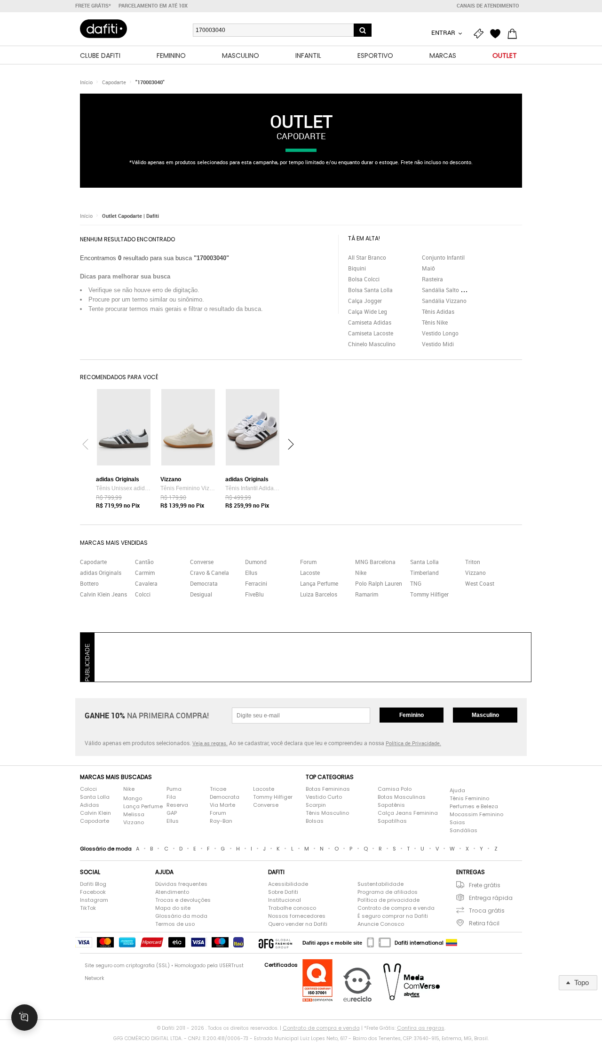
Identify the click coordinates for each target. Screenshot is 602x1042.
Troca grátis (487, 911)
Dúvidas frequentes (181, 884)
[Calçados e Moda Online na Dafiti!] (103, 28)
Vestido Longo (440, 333)
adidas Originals (100, 572)
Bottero (89, 583)
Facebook (93, 892)
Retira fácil (484, 923)
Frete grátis (484, 885)
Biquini (357, 268)
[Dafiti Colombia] (451, 943)
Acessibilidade (288, 884)
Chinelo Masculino (372, 344)
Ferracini (256, 583)
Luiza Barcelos (318, 594)
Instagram (94, 900)
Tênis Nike (435, 322)
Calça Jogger (365, 300)
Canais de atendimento (488, 5)
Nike (360, 572)
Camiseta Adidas (369, 322)
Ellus (251, 572)
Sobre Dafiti (283, 892)
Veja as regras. (210, 743)
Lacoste (310, 572)
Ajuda (457, 790)
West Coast (479, 583)
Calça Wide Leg (367, 311)
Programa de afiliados (387, 892)
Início (86, 82)
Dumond (256, 561)
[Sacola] (514, 33)
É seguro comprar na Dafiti (392, 916)
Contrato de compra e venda (396, 908)
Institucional (284, 900)
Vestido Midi (438, 344)
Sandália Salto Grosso (450, 290)
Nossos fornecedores (296, 916)
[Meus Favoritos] (497, 33)
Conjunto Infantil (443, 257)
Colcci (142, 594)
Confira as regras (420, 1028)
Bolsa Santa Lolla (370, 290)
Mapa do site (172, 908)
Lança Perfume (319, 583)
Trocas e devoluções (183, 900)
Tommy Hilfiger (429, 594)
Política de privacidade (388, 900)
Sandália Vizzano (444, 300)
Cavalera (146, 583)
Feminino (411, 715)
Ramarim (366, 594)
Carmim (145, 572)
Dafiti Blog (93, 884)
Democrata (204, 583)
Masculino (485, 715)
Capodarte (114, 82)
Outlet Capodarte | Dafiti (130, 215)
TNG (415, 583)
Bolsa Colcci (364, 279)
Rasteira (432, 279)
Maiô (428, 268)
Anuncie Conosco (380, 924)
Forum (308, 561)
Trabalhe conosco (292, 908)
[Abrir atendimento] (24, 1017)
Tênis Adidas (438, 311)
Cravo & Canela (209, 572)
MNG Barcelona (375, 561)
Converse (202, 561)
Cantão (144, 561)
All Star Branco (367, 257)
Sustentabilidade (380, 884)
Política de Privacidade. (413, 743)
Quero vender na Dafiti (297, 924)
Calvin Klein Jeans (103, 594)
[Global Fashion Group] (275, 943)
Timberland (424, 572)
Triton (472, 561)
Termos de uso (175, 924)
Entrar (444, 32)
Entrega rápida (491, 898)
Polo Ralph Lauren (378, 583)
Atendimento (172, 892)
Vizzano (475, 572)
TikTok (88, 908)
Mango (132, 798)
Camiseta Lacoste (370, 333)
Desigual (201, 594)
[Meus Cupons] (480, 33)
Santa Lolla (424, 561)
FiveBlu (254, 594)
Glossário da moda (181, 916)
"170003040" (150, 82)
